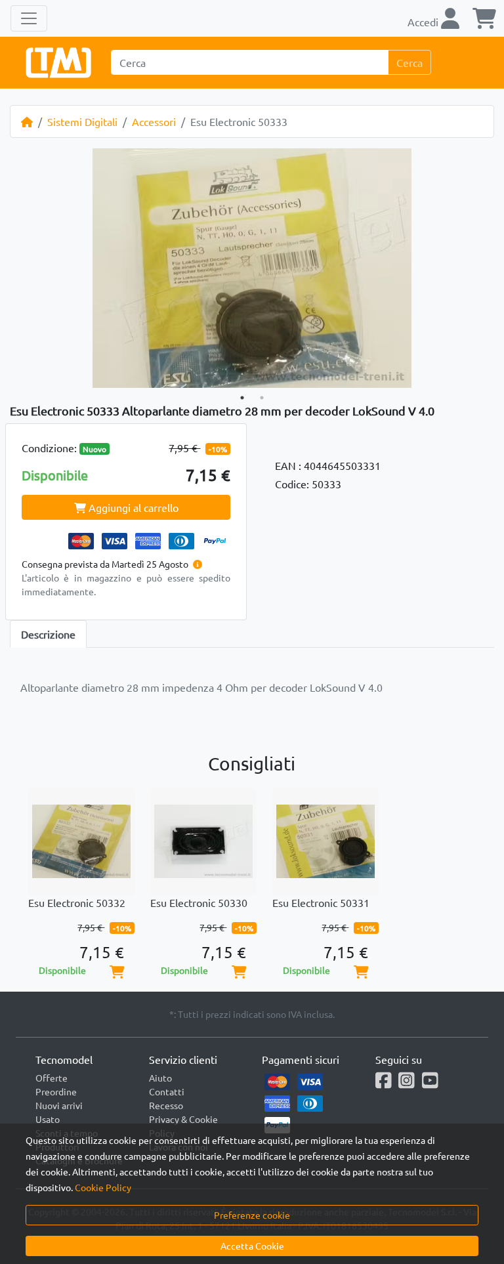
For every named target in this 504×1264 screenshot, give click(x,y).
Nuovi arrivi (59, 1105)
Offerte (51, 1078)
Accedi (424, 21)
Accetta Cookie (252, 1246)
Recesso (166, 1105)
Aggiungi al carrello (132, 507)
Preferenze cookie (252, 1215)
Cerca (409, 62)
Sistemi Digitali (82, 121)
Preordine (56, 1091)
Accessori (154, 121)
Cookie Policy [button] (103, 1187)
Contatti (166, 1091)
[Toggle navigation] (28, 18)
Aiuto (160, 1078)
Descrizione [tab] (48, 634)
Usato (47, 1119)
